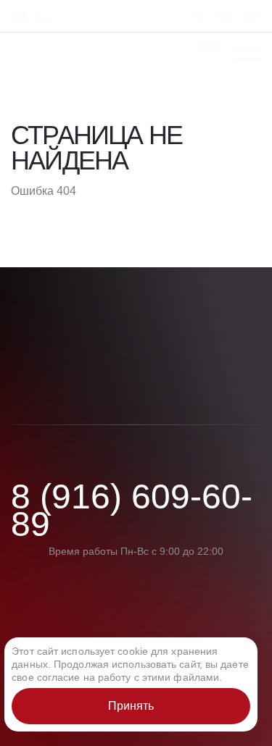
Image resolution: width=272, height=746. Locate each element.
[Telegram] (196, 16)
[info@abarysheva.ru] (23, 16)
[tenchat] (250, 16)
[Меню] (248, 54)
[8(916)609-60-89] (45, 16)
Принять (131, 706)
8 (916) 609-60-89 (131, 511)
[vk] (223, 16)
